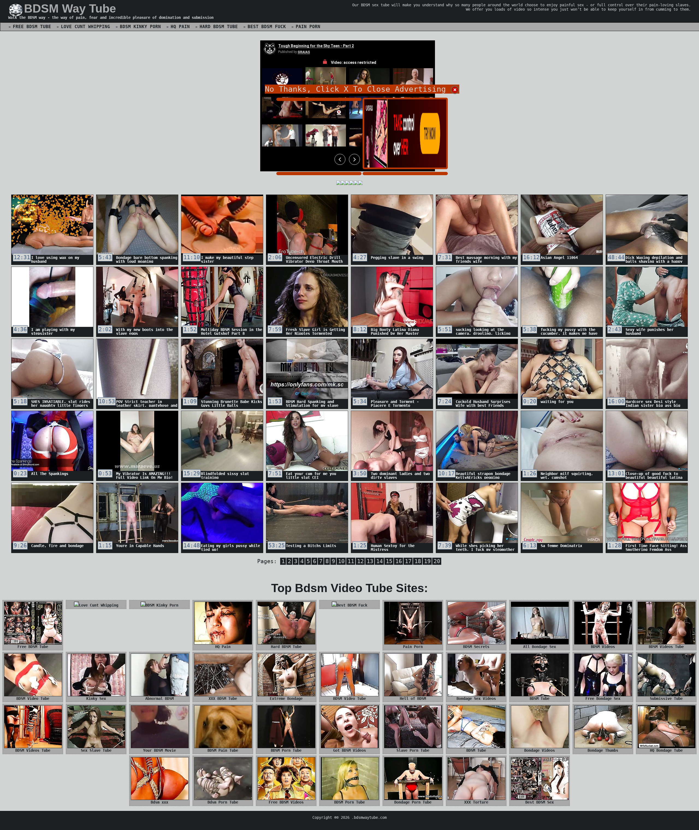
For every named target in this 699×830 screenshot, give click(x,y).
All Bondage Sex (539, 646)
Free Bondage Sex (602, 698)
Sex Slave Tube (96, 750)
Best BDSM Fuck (267, 26)
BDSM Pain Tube (223, 750)
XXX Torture (476, 802)
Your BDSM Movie (159, 750)
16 (398, 561)
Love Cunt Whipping (85, 26)
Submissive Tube (666, 698)
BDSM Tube (539, 698)
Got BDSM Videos (349, 750)
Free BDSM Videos (286, 802)
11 (351, 561)
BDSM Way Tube (70, 8)
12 (360, 561)
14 (379, 561)
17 (408, 561)
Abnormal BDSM (159, 698)
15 (389, 561)
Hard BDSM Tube (219, 26)
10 (341, 561)
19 (427, 561)
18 (417, 561)
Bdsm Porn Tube (223, 802)
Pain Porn (308, 26)
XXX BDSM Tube (223, 698)
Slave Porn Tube (412, 750)
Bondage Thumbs (603, 750)
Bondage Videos (539, 750)
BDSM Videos (603, 646)
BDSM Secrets (476, 646)
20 (437, 561)
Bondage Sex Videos (476, 698)
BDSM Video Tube (32, 698)
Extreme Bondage (286, 698)
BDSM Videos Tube (666, 646)
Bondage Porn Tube (412, 802)
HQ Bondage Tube (666, 750)
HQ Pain (180, 26)
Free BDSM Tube (32, 26)
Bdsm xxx (159, 802)
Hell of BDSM (413, 698)
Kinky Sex (96, 698)
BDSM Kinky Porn (140, 26)
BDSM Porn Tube (286, 750)
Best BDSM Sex (539, 802)
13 (370, 561)
